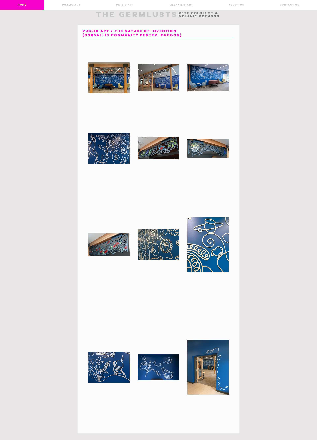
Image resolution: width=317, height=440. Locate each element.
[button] (71, 5)
